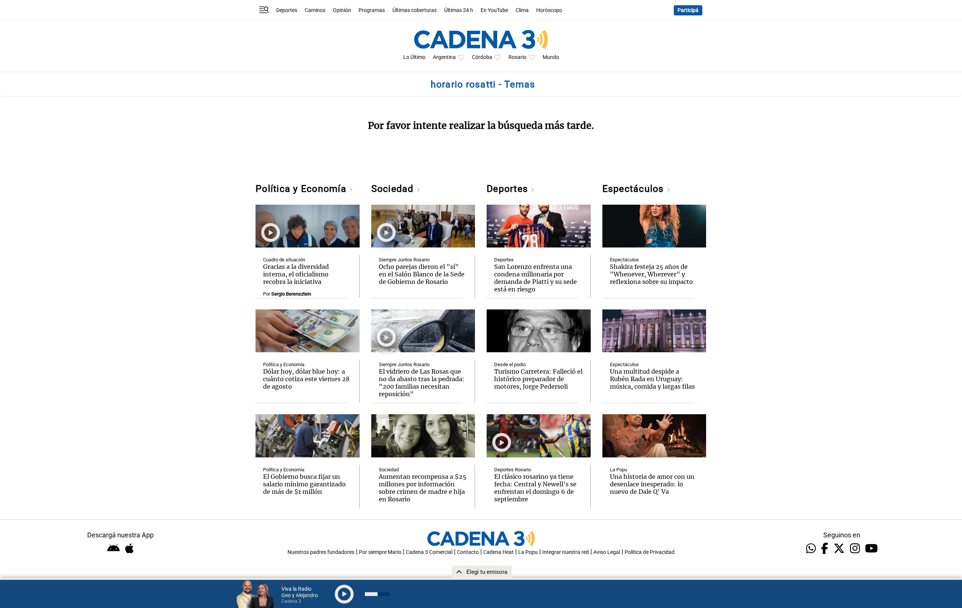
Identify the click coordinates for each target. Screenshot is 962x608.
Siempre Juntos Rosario (404, 260)
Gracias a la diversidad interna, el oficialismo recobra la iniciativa (296, 274)
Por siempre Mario (380, 552)
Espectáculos (634, 188)
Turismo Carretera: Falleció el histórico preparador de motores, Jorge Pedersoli (538, 379)
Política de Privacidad (650, 552)
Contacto (468, 552)
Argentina (444, 57)
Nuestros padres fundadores (320, 552)
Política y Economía (302, 188)
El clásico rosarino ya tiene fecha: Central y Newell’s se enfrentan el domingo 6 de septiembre (535, 488)
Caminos (315, 10)
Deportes (286, 10)
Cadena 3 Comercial (429, 552)
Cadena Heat (498, 552)
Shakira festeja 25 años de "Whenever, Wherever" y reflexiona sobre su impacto (651, 274)
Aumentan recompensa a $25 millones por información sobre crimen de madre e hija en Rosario (422, 488)
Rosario (517, 57)
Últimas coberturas (414, 10)
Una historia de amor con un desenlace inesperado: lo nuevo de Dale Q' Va (652, 484)
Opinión (342, 10)
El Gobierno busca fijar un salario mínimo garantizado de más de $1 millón (304, 484)
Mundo (551, 57)
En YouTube (494, 10)
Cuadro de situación (284, 260)
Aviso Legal (606, 552)
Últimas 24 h (458, 10)
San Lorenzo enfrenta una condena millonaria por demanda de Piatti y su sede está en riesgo (535, 278)
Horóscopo (549, 10)
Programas (371, 10)
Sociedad (393, 188)
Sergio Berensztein (291, 294)
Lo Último (414, 57)
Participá (688, 10)
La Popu (618, 469)
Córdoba (482, 57)
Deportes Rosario (512, 469)
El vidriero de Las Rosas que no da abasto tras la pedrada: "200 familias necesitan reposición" (421, 383)
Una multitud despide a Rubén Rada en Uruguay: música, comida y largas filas (652, 379)
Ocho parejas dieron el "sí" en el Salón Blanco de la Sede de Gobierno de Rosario (421, 274)
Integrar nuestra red (565, 552)
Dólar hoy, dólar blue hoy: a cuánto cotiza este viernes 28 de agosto (306, 379)
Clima (522, 10)
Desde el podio (510, 364)
